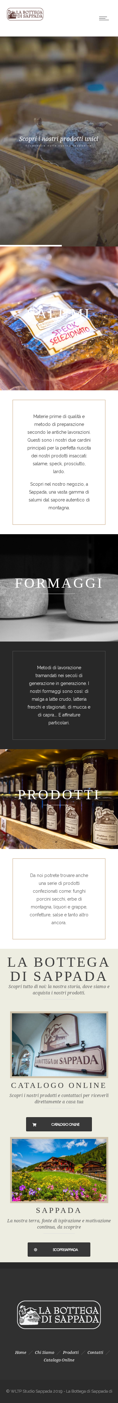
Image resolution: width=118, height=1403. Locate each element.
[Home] (25, 20)
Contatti (95, 1352)
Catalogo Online (59, 1360)
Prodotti (71, 1352)
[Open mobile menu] (105, 18)
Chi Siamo (44, 1352)
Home (20, 1352)
